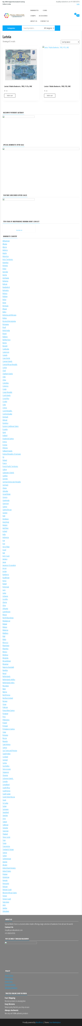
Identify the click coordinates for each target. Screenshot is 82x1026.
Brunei (5, 333)
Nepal (4, 673)
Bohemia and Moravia (9, 315)
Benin (4, 302)
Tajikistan (5, 824)
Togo (4, 840)
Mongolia (5, 658)
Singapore (6, 772)
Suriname (6, 809)
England (5, 435)
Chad (4, 370)
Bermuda (5, 305)
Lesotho (5, 599)
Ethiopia (5, 447)
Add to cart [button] (10, 96)
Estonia (5, 444)
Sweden (5, 815)
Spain (4, 800)
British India (6, 330)
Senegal (5, 760)
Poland (5, 722)
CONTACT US (44, 21)
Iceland (5, 531)
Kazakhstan (6, 577)
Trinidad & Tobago (8, 849)
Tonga (4, 843)
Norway (5, 701)
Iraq (4, 543)
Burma (5, 342)
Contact (79, 28)
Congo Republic (7, 392)
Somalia (5, 781)
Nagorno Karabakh (8, 667)
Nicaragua (6, 685)
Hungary (5, 525)
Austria (5, 275)
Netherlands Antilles (9, 679)
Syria (4, 818)
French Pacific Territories (10, 466)
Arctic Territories (8, 259)
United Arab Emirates (9, 868)
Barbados (6, 290)
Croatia (5, 401)
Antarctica (6, 256)
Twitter (76, 28)
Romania (5, 735)
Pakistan (5, 707)
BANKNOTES (34, 10)
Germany (5, 485)
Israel (4, 550)
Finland (5, 460)
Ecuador (5, 429)
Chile (4, 376)
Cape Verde (6, 358)
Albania (5, 244)
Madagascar (6, 621)
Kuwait (5, 583)
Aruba (4, 268)
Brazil (4, 327)
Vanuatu (5, 880)
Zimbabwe (6, 911)
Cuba (4, 404)
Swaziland (6, 812)
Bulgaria (5, 336)
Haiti (4, 516)
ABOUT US (33, 21)
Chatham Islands (8, 373)
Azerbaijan (6, 278)
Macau (5, 614)
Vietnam (5, 886)
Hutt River (6, 528)
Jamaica (5, 559)
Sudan (5, 806)
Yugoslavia (6, 902)
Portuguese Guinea (9, 729)
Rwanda (5, 741)
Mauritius (5, 648)
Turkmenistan (7, 858)
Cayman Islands (7, 361)
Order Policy (9, 981)
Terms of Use (9, 975)
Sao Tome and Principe (10, 750)
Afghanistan (6, 241)
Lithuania (5, 608)
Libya (4, 605)
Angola (5, 253)
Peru (4, 716)
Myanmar (5, 664)
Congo (5, 389)
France (5, 463)
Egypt (4, 432)
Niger (4, 689)
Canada (5, 355)
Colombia (6, 383)
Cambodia (6, 349)
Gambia (5, 475)
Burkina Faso (6, 339)
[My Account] (71, 15)
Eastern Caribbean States (11, 426)
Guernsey (6, 503)
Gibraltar (5, 491)
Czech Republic (7, 410)
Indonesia (6, 537)
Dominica (5, 423)
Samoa (5, 747)
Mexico (5, 651)
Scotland (5, 756)
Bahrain (5, 284)
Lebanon (5, 596)
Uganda (5, 861)
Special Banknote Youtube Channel (65, 28)
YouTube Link (19, 230)
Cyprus (5, 407)
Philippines (6, 719)
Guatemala (6, 500)
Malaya (5, 627)
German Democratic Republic (12, 481)
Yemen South (7, 899)
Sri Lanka (5, 803)
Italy (4, 553)
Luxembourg (6, 611)
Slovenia (5, 775)
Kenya (4, 580)
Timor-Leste (6, 837)
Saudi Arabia (6, 753)
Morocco (5, 642)
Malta (4, 639)
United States (7, 871)
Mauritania (6, 645)
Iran (4, 540)
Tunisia (5, 852)
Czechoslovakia (7, 414)
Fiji (3, 457)
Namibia (5, 670)
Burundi (5, 346)
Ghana (5, 488)
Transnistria (6, 846)
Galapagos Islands (8, 472)
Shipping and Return (11, 988)
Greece (5, 497)
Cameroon (6, 352)
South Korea (6, 790)
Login (78, 4)
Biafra (4, 312)
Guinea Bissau (7, 509)
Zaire (4, 905)
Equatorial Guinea (8, 438)
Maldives (5, 633)
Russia (5, 738)
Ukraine (5, 865)
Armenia (5, 265)
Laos (4, 590)
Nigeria (5, 692)
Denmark (5, 417)
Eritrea (5, 441)
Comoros (5, 386)
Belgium (5, 296)
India (4, 534)
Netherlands (6, 676)
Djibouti (5, 420)
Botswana (6, 324)
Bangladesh (6, 287)
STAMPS (33, 16)
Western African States (10, 892)
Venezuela (6, 883)
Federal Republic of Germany (12, 454)
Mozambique (7, 661)
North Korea (6, 695)
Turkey (5, 855)
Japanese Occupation (9, 565)
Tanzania (5, 827)
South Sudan (6, 794)
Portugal (5, 726)
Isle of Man (6, 546)
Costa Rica (6, 398)
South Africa (6, 787)
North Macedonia (8, 617)
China (4, 380)
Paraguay (5, 713)
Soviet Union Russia (9, 797)
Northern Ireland (8, 698)
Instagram (68, 28)
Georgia (5, 478)
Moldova (5, 655)
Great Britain (6, 494)
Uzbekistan (6, 877)
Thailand (5, 834)
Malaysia (5, 630)
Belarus (5, 293)
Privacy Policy (9, 978)
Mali (4, 636)
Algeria (5, 247)
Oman (4, 704)
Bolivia (5, 318)
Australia (5, 271)
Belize (4, 299)
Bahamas (5, 281)
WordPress (39, 1022)
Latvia (4, 593)
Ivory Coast (6, 556)
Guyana (5, 512)
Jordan (5, 571)
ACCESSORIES (43, 16)
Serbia (5, 763)
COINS (45, 10)
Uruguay (5, 874)
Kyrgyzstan (6, 587)
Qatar (4, 732)
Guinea (5, 506)
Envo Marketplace (55, 1022)
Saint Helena (6, 744)
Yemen (5, 895)
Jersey (5, 568)
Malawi (5, 624)
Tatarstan (5, 831)
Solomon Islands (8, 778)
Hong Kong (6, 522)
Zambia (5, 908)
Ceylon (5, 367)
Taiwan (5, 821)
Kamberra (6, 574)
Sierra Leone (7, 769)
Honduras (6, 519)
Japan (4, 562)
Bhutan (5, 309)
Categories (11, 28)
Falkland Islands (7, 451)
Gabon (5, 469)
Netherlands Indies (9, 682)
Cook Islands (7, 395)
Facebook (72, 28)
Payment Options (10, 984)
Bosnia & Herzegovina (9, 321)
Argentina (5, 262)
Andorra (5, 250)
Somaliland (6, 784)
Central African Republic (10, 364)
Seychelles (6, 766)
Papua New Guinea (9, 710)
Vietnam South (7, 889)
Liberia (5, 602)
